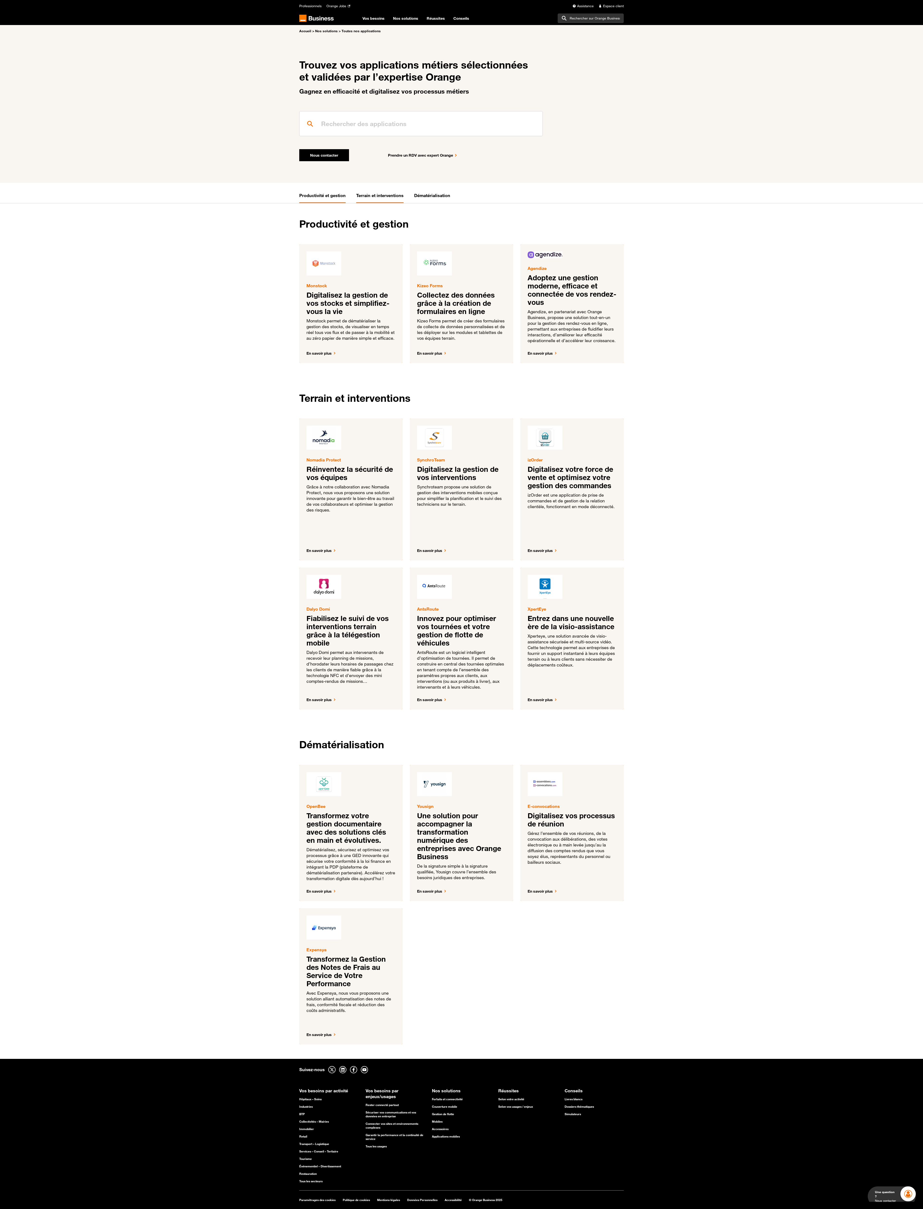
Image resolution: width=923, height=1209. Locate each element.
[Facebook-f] (353, 1069)
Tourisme (305, 1159)
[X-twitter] (332, 1069)
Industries (306, 1106)
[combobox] (591, 18)
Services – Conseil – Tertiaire (318, 1151)
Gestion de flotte (443, 1114)
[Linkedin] (342, 1069)
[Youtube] (364, 1069)
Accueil (305, 31)
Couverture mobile (444, 1106)
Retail (303, 1136)
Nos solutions (326, 31)
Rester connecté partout (382, 1105)
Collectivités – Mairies (314, 1121)
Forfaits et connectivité (447, 1099)
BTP (302, 1114)
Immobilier (306, 1129)
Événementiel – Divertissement (320, 1166)
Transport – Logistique (314, 1144)
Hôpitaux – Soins (310, 1099)
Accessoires (440, 1129)
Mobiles (437, 1121)
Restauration (308, 1174)
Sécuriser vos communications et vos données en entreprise (391, 1114)
